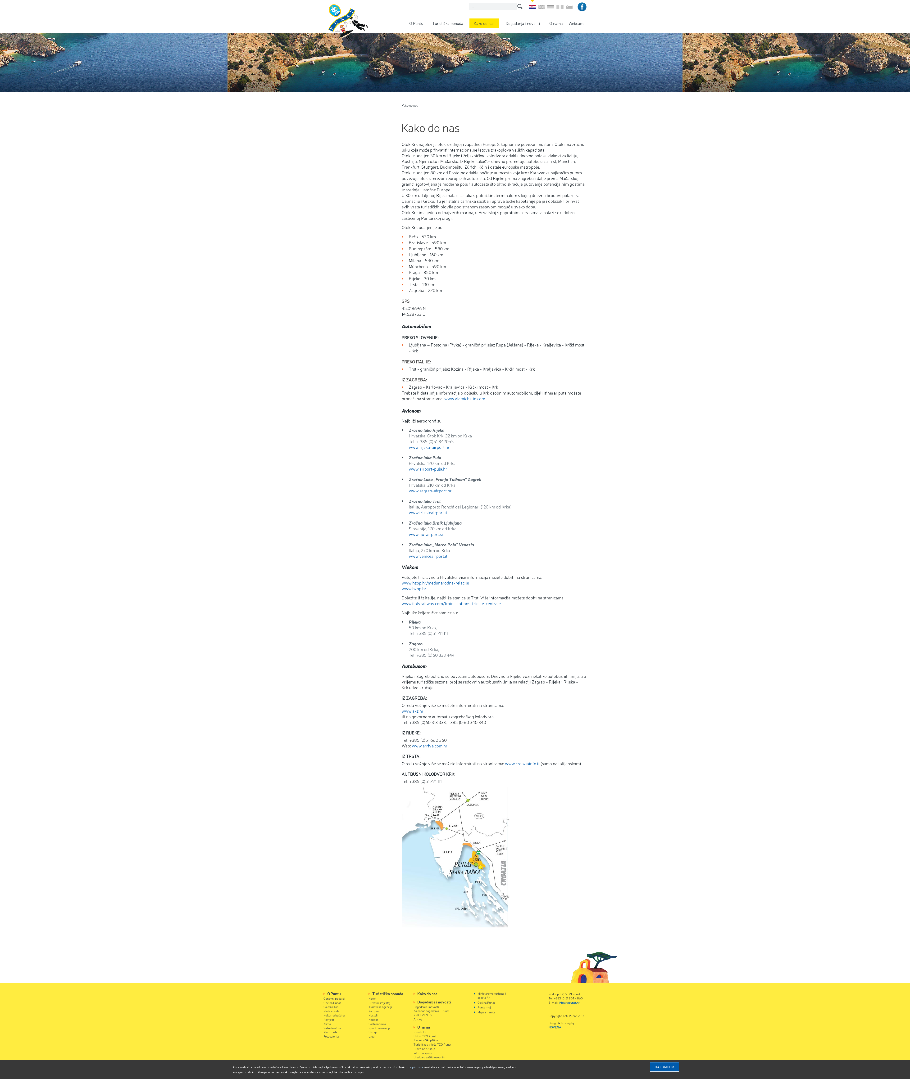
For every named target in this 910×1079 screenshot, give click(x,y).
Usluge (373, 1032)
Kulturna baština (334, 1015)
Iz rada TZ (420, 1032)
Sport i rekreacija (379, 1028)
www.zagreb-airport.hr (430, 490)
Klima (327, 1024)
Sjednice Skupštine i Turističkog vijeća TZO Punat (432, 1042)
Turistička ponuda (447, 23)
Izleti (371, 1036)
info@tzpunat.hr (569, 1002)
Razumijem (664, 1066)
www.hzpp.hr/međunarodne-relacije (435, 582)
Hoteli (372, 998)
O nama (556, 23)
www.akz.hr (412, 711)
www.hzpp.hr (414, 588)
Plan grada (330, 1032)
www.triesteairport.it (428, 512)
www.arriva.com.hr (429, 745)
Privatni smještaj (379, 1003)
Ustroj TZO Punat (425, 1036)
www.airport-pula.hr (428, 469)
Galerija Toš (330, 1007)
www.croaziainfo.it (522, 763)
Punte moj (484, 1007)
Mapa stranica (486, 1012)
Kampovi (374, 1011)
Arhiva (418, 1019)
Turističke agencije (380, 1007)
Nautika (373, 1019)
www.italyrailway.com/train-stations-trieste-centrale (451, 603)
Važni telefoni (332, 1028)
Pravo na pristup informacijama (424, 1051)
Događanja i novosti (523, 23)
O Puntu (416, 23)
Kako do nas (484, 23)
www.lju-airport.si (426, 534)
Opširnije (416, 1067)
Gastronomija (377, 1024)
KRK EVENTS (423, 1015)
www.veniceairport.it (428, 556)
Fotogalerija (331, 1036)
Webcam (576, 23)
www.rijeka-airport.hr (429, 447)
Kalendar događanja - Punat (431, 1011)
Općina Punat (332, 1003)
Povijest (328, 1019)
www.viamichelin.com (464, 398)
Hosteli (373, 1015)
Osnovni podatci (334, 998)
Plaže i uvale (331, 1011)
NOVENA (555, 1027)
